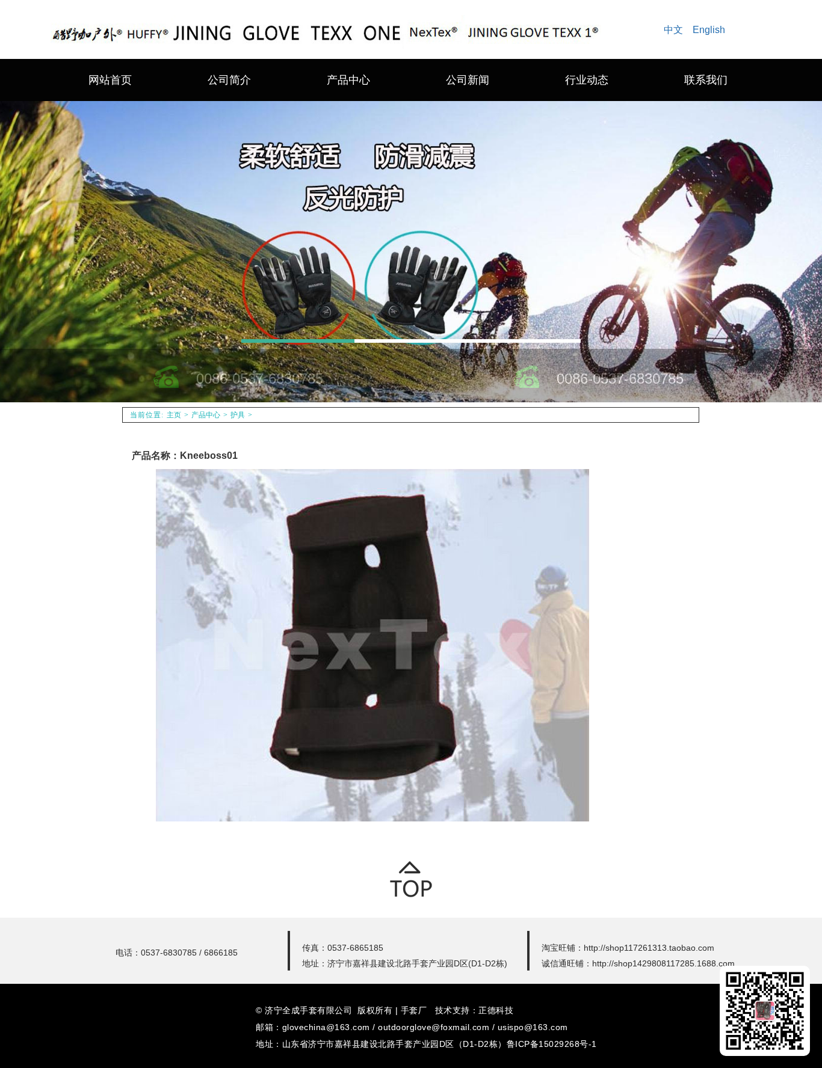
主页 (174, 415)
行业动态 (586, 80)
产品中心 (348, 80)
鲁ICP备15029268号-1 (552, 1044)
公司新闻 (467, 80)
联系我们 (706, 80)
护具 (237, 415)
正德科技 (495, 1010)
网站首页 (110, 80)
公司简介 (229, 80)
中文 (673, 30)
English (709, 30)
